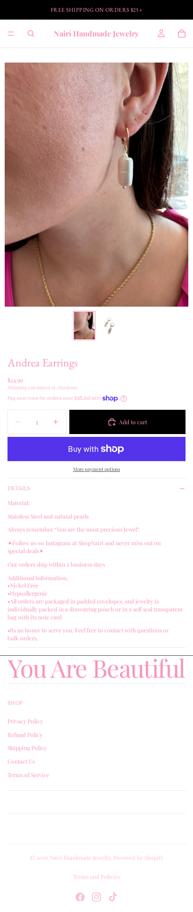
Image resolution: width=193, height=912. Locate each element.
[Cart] (181, 33)
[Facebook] (80, 897)
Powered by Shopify (138, 857)
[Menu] (11, 33)
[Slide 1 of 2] (84, 325)
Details (18, 488)
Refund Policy (25, 734)
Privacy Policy (25, 720)
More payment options (96, 469)
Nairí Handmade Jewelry (80, 857)
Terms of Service (28, 774)
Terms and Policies (96, 876)
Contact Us (21, 761)
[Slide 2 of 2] (108, 325)
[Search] (31, 33)
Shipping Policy (27, 747)
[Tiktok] (113, 897)
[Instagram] (96, 897)
